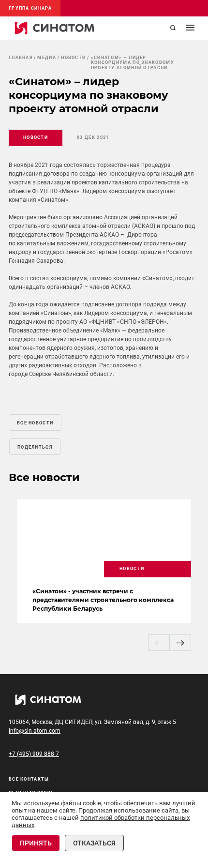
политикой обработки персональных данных (101, 821)
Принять (36, 843)
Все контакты (29, 779)
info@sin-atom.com (34, 730)
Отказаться (94, 843)
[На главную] (55, 28)
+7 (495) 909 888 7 (34, 754)
